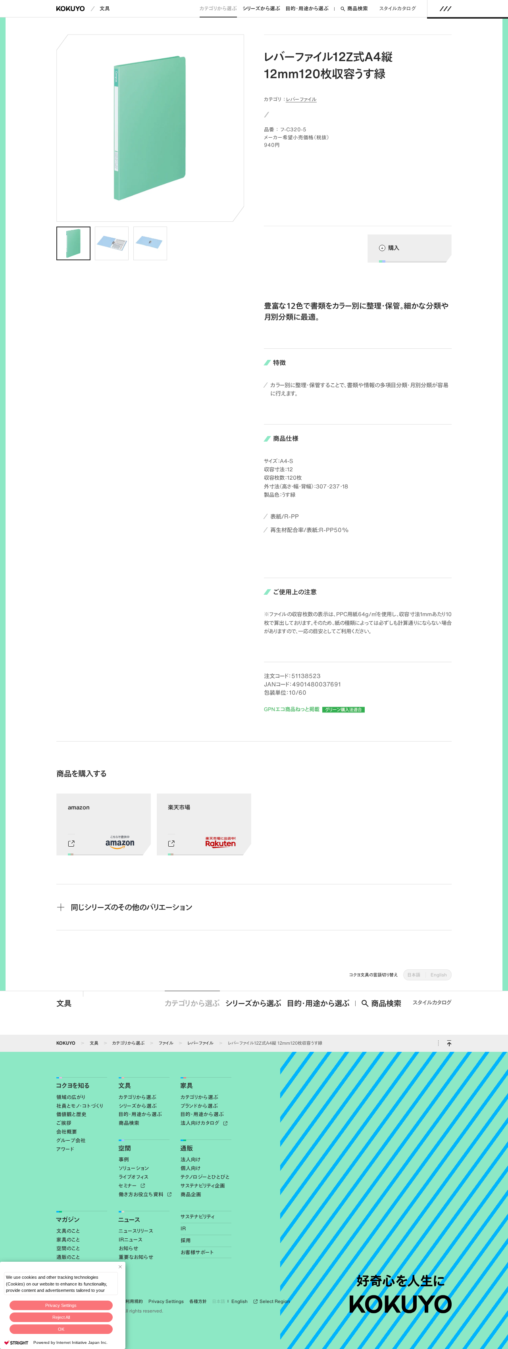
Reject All (61, 1317)
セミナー (129, 1186)
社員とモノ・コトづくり (79, 1106)
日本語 (414, 974)
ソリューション (134, 1168)
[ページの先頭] (449, 1043)
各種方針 (198, 1301)
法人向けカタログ (201, 1123)
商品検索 (357, 8)
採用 (186, 1240)
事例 (124, 1159)
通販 (186, 1148)
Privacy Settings (61, 1305)
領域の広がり (70, 1097)
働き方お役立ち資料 (142, 1194)
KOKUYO (65, 1043)
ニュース (129, 1219)
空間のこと (68, 1248)
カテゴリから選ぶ (218, 8)
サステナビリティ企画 (203, 1186)
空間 (124, 1148)
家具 (186, 1085)
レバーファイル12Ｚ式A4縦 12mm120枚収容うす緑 (275, 1043)
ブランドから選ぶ (199, 1106)
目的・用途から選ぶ (307, 8)
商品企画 (191, 1194)
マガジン (67, 1219)
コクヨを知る (73, 1085)
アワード (65, 1149)
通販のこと (68, 1257)
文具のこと (68, 1231)
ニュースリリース (136, 1231)
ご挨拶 (63, 1123)
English (439, 974)
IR (183, 1228)
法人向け (191, 1159)
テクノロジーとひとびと (205, 1177)
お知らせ (128, 1248)
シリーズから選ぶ (261, 8)
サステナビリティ (198, 1216)
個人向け (191, 1168)
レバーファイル (301, 99)
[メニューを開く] (445, 9)
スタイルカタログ (397, 8)
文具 (105, 8)
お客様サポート (197, 1252)
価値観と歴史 (71, 1114)
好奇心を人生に (400, 1280)
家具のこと (68, 1239)
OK (61, 1329)
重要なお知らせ (136, 1257)
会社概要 (66, 1132)
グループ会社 (71, 1140)
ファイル (166, 1043)
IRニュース (130, 1239)
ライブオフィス (133, 1177)
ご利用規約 (132, 1301)
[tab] (73, 243)
